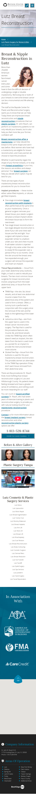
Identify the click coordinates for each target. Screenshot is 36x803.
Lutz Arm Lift (18, 528)
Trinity (6, 776)
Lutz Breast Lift (18, 534)
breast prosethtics (14, 165)
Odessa (6, 769)
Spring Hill (7, 772)
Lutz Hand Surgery (18, 576)
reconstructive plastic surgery (15, 423)
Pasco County (25, 779)
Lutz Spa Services (18, 569)
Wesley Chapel (25, 776)
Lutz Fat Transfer (18, 560)
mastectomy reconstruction (14, 407)
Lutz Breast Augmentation (18, 515)
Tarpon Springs (26, 774)
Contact (5, 414)
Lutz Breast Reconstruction (18, 544)
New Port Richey (26, 767)
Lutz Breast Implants (18, 524)
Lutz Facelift (18, 563)
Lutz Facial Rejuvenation (18, 579)
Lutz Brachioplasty (18, 537)
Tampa (23, 772)
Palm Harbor (25, 769)
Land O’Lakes (8, 774)
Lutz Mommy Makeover (18, 521)
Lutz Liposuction (18, 508)
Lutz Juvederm (18, 573)
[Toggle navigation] (32, 5)
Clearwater (7, 781)
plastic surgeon (8, 124)
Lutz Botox (18, 505)
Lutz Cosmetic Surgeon (18, 550)
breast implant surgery (15, 417)
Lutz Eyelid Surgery (18, 566)
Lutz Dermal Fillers (18, 553)
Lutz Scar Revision (18, 540)
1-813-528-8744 (18, 431)
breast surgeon (21, 171)
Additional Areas (26, 781)
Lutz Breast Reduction (18, 557)
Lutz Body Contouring (18, 547)
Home (3, 39)
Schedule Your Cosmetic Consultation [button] (17, 436)
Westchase (7, 779)
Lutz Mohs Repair (18, 511)
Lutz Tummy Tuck (18, 518)
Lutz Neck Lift (18, 531)
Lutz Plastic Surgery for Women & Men (15, 42)
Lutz (5, 767)
